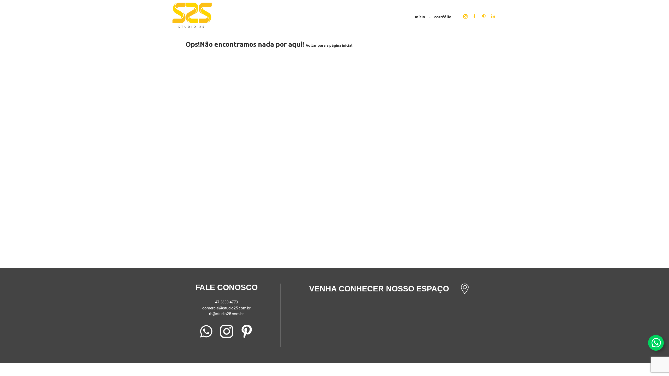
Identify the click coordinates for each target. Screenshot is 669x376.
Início (420, 17)
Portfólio (443, 17)
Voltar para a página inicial (329, 45)
